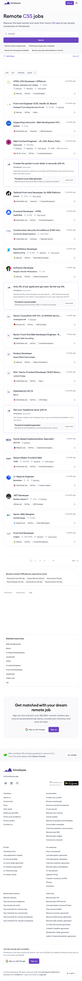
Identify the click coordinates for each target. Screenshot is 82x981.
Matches (21, 73)
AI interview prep (10, 871)
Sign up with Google (37, 730)
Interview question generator (58, 863)
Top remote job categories (14, 901)
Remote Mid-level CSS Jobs (36, 578)
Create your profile (54, 797)
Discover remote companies (57, 805)
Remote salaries (9, 898)
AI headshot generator (12, 867)
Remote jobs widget (54, 836)
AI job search (51, 809)
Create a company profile (56, 878)
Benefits (28, 88)
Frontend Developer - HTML (27, 211)
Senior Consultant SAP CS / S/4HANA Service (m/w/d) (37, 315)
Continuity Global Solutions (24, 234)
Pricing (49, 882)
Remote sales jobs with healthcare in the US (47, 50)
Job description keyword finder (58, 905)
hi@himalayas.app (10, 776)
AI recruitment (52, 871)
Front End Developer (23, 533)
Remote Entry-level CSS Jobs (16, 578)
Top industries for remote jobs (15, 913)
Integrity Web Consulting (23, 338)
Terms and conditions (12, 817)
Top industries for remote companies (18, 921)
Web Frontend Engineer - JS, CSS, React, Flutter (37, 141)
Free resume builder (54, 909)
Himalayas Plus (9, 851)
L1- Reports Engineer (23, 476)
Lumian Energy (19, 376)
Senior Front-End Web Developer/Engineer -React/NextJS (37, 334)
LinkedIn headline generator (57, 928)
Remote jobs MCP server (56, 901)
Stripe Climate (39, 756)
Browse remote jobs (54, 801)
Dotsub (16, 196)
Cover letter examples (55, 824)
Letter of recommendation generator (61, 936)
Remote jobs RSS (53, 832)
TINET (15, 461)
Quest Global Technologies (24, 357)
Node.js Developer (22, 353)
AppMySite (17, 215)
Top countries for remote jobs (15, 909)
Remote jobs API (52, 898)
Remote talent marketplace (57, 867)
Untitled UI (18, 975)
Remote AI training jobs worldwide (17, 50)
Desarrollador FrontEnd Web (27, 457)
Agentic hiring (52, 874)
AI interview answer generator (58, 924)
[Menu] (76, 3)
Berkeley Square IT (20, 499)
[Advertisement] (41, 65)
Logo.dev (43, 975)
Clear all (75, 56)
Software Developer (23, 267)
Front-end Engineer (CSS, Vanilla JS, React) (35, 103)
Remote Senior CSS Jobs (54, 578)
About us (7, 797)
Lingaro (16, 537)
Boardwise (17, 480)
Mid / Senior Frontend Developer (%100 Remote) (37, 372)
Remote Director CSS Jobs (34, 582)
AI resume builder (10, 859)
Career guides (52, 817)
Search (41, 40)
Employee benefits (10, 813)
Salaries (17, 88)
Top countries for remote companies (18, 917)
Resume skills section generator (59, 921)
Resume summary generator (57, 913)
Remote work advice (54, 813)
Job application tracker (12, 855)
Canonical (17, 145)
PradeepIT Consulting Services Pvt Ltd (28, 107)
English (71, 973)
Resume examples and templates (59, 821)
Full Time (27, 93)
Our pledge (72, 755)
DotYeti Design (19, 518)
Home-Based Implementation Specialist (33, 439)
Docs (5, 805)
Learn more (69, 180)
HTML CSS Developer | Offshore (29, 81)
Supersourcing (19, 253)
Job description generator (56, 855)
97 (54, 561)
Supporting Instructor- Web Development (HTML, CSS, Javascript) (37, 122)
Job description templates (56, 859)
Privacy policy (9, 821)
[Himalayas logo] (11, 3)
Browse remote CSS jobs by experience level (26, 574)
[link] (8, 592)
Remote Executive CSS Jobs (53, 582)
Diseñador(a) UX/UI (23, 391)
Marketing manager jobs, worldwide (42, 46)
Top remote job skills (11, 905)
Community (8, 801)
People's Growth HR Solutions (25, 271)
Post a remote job (53, 851)
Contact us (7, 824)
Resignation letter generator (57, 932)
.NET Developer (21, 495)
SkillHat (16, 126)
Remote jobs (20, 593)
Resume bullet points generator (58, 917)
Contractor (33, 131)
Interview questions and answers (59, 828)
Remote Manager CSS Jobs (15, 582)
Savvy (15, 395)
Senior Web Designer (23, 514)
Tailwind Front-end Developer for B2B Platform (36, 192)
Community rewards (54, 840)
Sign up (54, 730)
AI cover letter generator (13, 863)
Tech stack (40, 88)
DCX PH (16, 443)
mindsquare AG (19, 319)
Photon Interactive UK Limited (25, 85)
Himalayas (8, 593)
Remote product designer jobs (15, 46)
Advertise (50, 886)
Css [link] (30, 593)
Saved (31, 73)
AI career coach (9, 874)
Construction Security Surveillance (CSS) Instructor (37, 230)
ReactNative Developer (25, 249)
